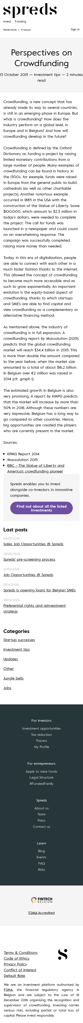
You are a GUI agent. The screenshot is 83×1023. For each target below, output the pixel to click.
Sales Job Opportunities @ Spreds (33, 544)
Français (26, 29)
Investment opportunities (41, 728)
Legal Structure (41, 777)
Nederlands (10, 29)
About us (41, 808)
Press (41, 820)
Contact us (41, 826)
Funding (20, 21)
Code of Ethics (16, 958)
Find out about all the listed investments (42, 508)
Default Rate (14, 975)
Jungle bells (13, 678)
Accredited (42, 912)
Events (41, 857)
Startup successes (19, 639)
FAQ (41, 863)
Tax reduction (41, 734)
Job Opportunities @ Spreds (28, 574)
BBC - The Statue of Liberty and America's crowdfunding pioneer (35, 468)
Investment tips (16, 649)
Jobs (7, 687)
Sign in (75, 29)
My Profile (41, 746)
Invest (7, 21)
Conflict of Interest (20, 970)
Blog (41, 850)
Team (41, 814)
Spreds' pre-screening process (29, 559)
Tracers (41, 740)
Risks (41, 869)
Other (8, 668)
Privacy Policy (15, 964)
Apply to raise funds (41, 771)
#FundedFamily (41, 783)
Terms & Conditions (20, 952)
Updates (10, 659)
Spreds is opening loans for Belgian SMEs (39, 590)
